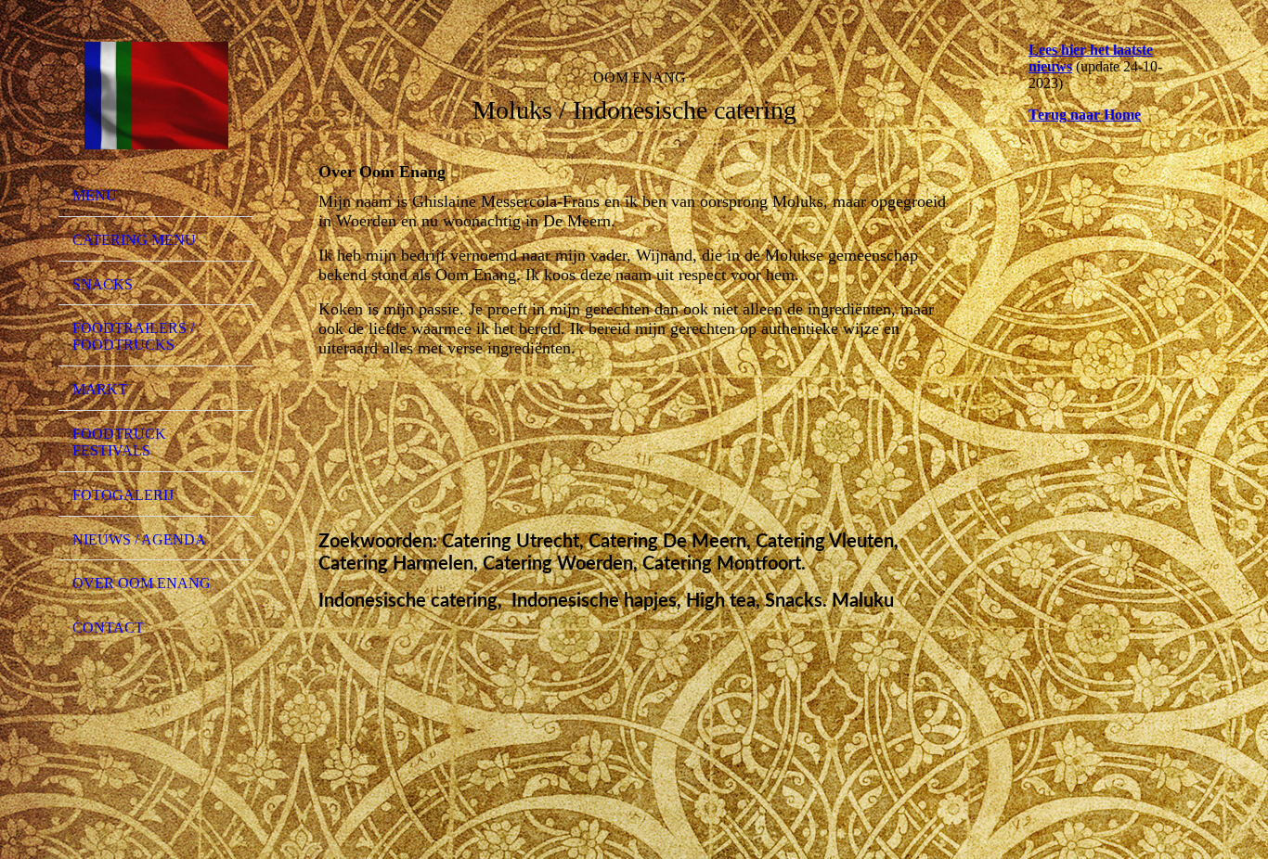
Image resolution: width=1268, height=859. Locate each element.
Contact (108, 627)
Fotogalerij (123, 495)
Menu (94, 195)
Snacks (102, 284)
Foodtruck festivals (119, 442)
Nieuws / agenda (139, 539)
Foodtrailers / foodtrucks (133, 336)
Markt (99, 389)
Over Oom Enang (141, 583)
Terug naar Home (1085, 114)
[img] (155, 95)
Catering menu (134, 240)
